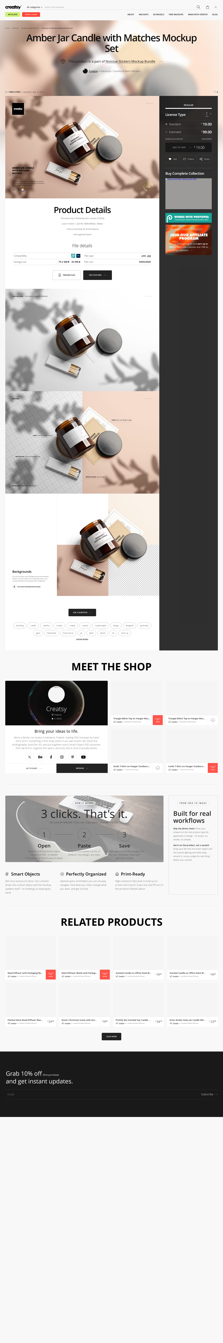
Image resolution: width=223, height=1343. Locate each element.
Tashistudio (75, 696)
